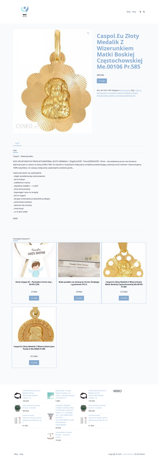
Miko (117, 391)
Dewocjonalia (125, 90)
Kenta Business (128, 454)
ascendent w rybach (129, 93)
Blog (134, 12)
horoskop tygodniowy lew (125, 96)
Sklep (129, 12)
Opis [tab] (17, 143)
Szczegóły (102, 81)
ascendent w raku (114, 93)
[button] (88, 33)
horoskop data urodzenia (106, 96)
